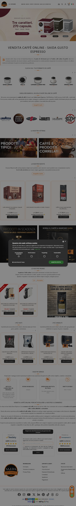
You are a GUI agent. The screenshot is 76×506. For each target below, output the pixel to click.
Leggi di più (37, 249)
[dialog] (38, 253)
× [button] (65, 241)
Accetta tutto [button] (56, 262)
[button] (18, 262)
